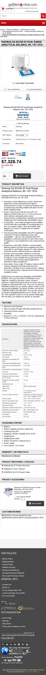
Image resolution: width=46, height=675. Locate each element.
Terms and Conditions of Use (13, 626)
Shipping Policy (8, 562)
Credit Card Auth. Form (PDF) (13, 593)
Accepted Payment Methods (13, 573)
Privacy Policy (7, 564)
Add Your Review (23, 123)
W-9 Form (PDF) (8, 596)
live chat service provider (32, 11)
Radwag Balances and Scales (12, 31)
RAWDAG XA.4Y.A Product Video (17, 472)
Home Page (6, 618)
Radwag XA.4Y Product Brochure (17, 466)
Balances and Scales (28, 29)
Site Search (6, 624)
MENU (3, 23)
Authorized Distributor (23, 119)
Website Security (8, 567)
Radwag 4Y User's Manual (14, 469)
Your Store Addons (32, 672)
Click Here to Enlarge (24, 83)
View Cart (9, 9)
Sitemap (5, 621)
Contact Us (6, 585)
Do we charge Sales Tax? (12, 590)
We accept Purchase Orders (13, 576)
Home (2, 29)
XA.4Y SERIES (7, 33)
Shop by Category (12, 29)
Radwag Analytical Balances (34, 31)
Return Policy (7, 559)
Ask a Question (13, 89)
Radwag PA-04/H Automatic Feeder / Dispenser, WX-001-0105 (28, 488)
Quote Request (36, 89)
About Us (6, 587)
